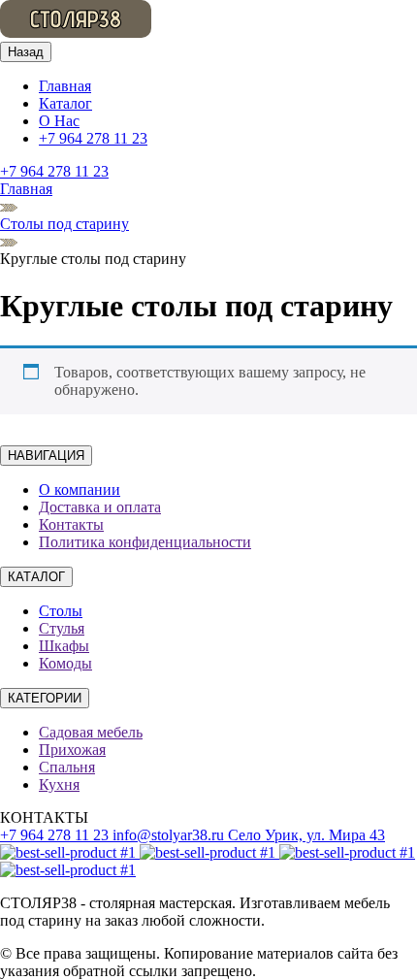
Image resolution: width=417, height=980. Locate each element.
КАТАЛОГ (36, 577)
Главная (65, 86)
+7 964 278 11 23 (93, 138)
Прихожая (72, 749)
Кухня (59, 784)
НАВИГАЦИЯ (46, 455)
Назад (26, 52)
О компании (79, 489)
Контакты (71, 524)
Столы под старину (64, 223)
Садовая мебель (91, 732)
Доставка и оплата (100, 507)
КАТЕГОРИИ (44, 698)
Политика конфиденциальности (145, 542)
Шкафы (64, 645)
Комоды (65, 663)
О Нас (59, 121)
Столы (60, 611)
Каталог (65, 103)
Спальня (67, 767)
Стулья (61, 628)
